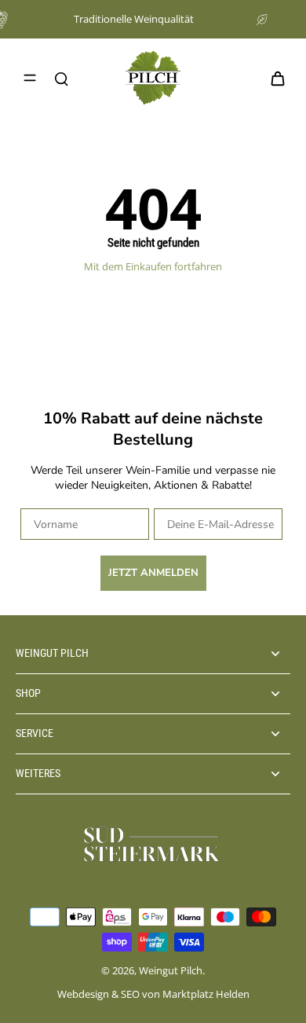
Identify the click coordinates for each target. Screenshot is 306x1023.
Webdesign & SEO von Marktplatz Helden (153, 994)
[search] (61, 78)
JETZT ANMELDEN (153, 573)
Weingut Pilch (170, 970)
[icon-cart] (273, 78)
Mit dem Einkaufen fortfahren (153, 266)
